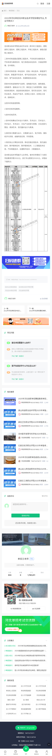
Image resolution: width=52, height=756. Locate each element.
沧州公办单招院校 (11, 287)
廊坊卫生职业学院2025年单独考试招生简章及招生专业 (33, 422)
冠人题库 (26, 700)
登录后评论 (26, 515)
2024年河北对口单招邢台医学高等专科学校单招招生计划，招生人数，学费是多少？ (31, 655)
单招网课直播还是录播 (26, 691)
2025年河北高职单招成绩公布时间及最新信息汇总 (33, 457)
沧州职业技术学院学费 (26, 287)
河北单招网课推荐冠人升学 (41, 691)
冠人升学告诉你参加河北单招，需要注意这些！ (31, 670)
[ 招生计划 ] (8, 655)
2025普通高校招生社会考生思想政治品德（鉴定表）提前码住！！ (31, 651)
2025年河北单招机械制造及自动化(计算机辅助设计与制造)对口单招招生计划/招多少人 (33, 646)
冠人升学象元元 (26, 714)
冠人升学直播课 (26, 695)
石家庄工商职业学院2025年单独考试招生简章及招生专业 (33, 481)
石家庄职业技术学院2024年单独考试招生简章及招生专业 (31, 660)
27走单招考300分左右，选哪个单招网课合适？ (11, 714)
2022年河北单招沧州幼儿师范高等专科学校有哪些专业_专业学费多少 (13, 311)
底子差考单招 (26, 704)
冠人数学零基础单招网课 (41, 709)
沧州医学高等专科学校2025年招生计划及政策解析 (33, 434)
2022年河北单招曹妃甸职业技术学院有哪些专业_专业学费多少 (38, 311)
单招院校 (12, 11)
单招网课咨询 (16, 609)
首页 (5, 11)
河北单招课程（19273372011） (31, 438)
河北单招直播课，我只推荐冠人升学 (41, 695)
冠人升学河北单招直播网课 (41, 686)
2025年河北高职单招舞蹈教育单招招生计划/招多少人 (33, 399)
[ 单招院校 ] (8, 660)
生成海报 (44, 299)
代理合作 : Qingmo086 (27, 728)
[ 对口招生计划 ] (10, 646)
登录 (42, 3)
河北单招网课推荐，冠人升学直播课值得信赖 (11, 695)
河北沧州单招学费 (11, 290)
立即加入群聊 (12, 629)
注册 (48, 3)
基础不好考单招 (11, 704)
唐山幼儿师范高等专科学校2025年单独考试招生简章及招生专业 (33, 469)
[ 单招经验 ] (8, 651)
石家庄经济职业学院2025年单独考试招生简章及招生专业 (33, 445)
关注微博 (37, 609)
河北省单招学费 (24, 290)
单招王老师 (11, 26)
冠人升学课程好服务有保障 (11, 709)
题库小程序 (11, 700)
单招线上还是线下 (11, 691)
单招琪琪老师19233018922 (30, 402)
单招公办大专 (41, 700)
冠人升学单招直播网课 (41, 705)
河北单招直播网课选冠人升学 (11, 686)
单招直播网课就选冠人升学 (26, 709)
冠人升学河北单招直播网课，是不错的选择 (26, 686)
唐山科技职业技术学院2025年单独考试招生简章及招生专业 (33, 410)
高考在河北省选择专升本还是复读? (27, 665)
